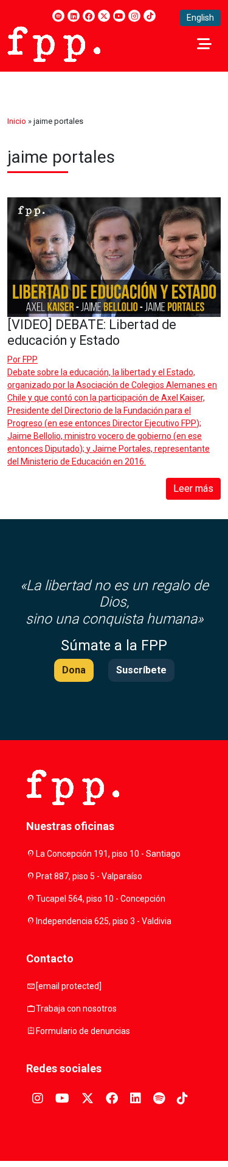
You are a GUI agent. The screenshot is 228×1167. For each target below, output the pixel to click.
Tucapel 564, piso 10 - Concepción (100, 898)
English (200, 17)
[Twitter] (104, 16)
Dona (74, 670)
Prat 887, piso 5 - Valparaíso (89, 876)
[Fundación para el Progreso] (53, 43)
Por (22, 359)
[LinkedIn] (73, 16)
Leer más (193, 488)
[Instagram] (134, 16)
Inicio (16, 121)
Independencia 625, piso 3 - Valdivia (103, 921)
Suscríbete (141, 670)
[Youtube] (119, 16)
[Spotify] (58, 16)
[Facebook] (89, 16)
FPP (30, 359)
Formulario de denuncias (83, 1031)
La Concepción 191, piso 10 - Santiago (108, 854)
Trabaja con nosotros (76, 1008)
